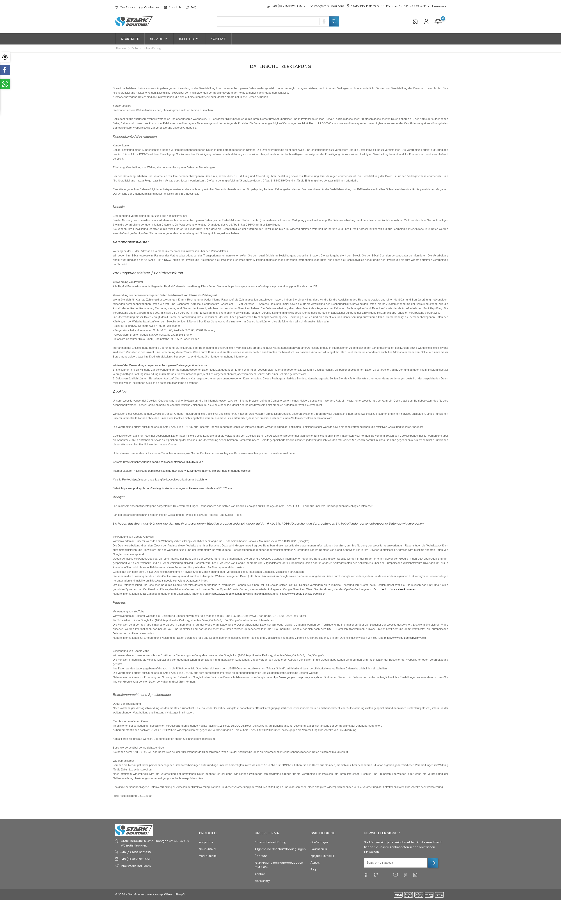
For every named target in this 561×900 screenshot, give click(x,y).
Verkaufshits (208, 856)
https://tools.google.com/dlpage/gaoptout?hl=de (178, 580)
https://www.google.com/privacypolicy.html (297, 677)
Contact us (152, 7)
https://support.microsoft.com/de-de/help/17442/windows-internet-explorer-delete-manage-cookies (192, 470)
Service (159, 39)
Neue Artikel (207, 849)
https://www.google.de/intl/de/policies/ (302, 593)
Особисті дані (319, 842)
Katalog (189, 39)
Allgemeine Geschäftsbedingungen (280, 849)
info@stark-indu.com (329, 6)
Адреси (315, 863)
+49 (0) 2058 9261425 (135, 852)
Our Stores (127, 7)
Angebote (206, 842)
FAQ (193, 7)
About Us (174, 7)
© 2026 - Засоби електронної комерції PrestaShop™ (150, 894)
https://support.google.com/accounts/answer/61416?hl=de (168, 462)
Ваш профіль (323, 833)
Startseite (130, 38)
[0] (438, 22)
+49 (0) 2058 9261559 (135, 859)
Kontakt (218, 38)
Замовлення (319, 849)
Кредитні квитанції (323, 856)
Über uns (261, 856)
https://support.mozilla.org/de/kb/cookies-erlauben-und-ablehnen (169, 479)
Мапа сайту (262, 881)
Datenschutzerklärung (270, 842)
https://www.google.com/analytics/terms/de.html (239, 593)
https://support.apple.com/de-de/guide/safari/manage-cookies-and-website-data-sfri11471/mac (177, 488)
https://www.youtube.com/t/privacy (405, 637)
